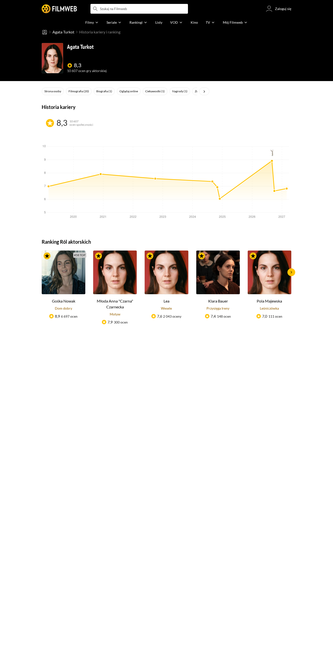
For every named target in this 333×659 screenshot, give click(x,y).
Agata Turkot (63, 32)
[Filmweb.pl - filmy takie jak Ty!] (59, 8)
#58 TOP (79, 255)
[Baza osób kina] (45, 32)
